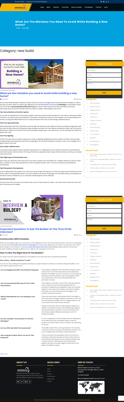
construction (94, 113)
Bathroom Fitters (95, 106)
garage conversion (95, 120)
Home (42, 7)
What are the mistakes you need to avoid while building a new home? (38, 95)
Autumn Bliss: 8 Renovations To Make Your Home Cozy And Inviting (106, 155)
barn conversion (95, 103)
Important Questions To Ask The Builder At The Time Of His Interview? (35, 230)
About (49, 7)
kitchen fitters (94, 131)
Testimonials (89, 7)
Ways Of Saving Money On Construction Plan (103, 171)
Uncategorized (94, 145)
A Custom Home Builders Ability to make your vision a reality (106, 160)
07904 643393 (20, 1)
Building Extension (95, 110)
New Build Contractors (49, 105)
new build (92, 138)
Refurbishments (94, 141)
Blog (106, 7)
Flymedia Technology (84, 400)
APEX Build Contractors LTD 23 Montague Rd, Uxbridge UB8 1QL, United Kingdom (90, 370)
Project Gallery (76, 7)
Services (56, 7)
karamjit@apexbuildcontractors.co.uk (92, 378)
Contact (99, 7)
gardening (93, 124)
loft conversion (94, 134)
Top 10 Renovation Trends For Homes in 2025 (103, 164)
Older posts (4, 354)
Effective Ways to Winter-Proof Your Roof (102, 168)
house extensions (95, 127)
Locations (65, 7)
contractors (93, 117)
